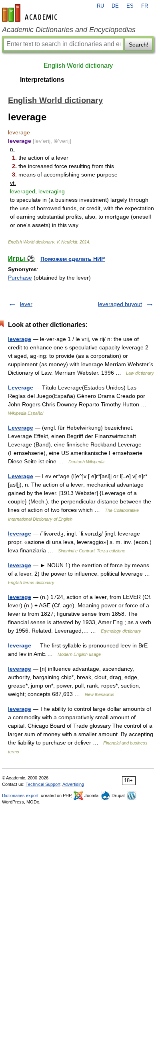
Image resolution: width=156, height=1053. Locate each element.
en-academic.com (31, 13)
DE (115, 6)
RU (100, 6)
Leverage (20, 387)
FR (144, 6)
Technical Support (43, 784)
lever (26, 304)
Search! (138, 44)
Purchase (20, 277)
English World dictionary (78, 65)
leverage (19, 339)
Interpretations (42, 79)
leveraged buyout (120, 304)
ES (130, 6)
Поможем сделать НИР (72, 259)
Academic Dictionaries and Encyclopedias (69, 30)
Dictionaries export (20, 795)
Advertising (73, 784)
